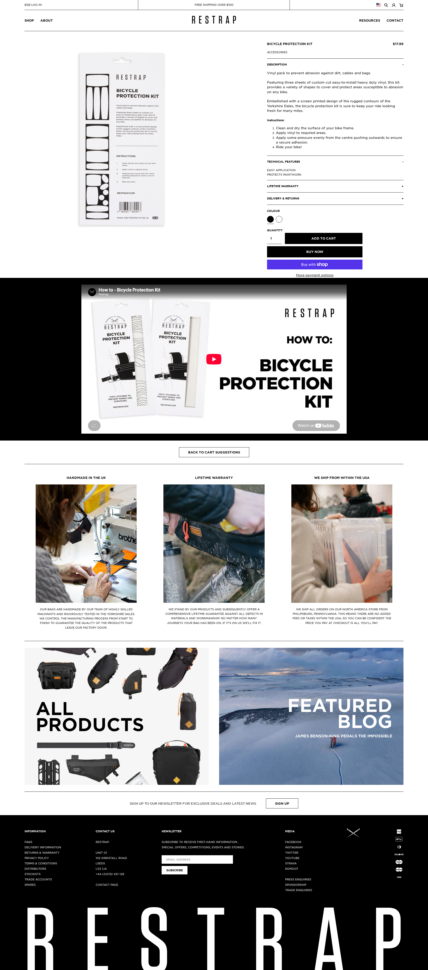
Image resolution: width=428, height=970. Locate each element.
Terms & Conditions (41, 863)
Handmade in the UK (86, 478)
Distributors (35, 868)
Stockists (33, 874)
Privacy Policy (37, 858)
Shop (29, 20)
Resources (369, 20)
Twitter (291, 852)
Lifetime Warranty (214, 478)
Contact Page (107, 884)
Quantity (274, 230)
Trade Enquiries (298, 890)
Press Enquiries (298, 879)
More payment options (314, 275)
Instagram (293, 847)
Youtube (292, 858)
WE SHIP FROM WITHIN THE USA (342, 478)
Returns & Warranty (42, 852)
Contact (395, 20)
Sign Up (282, 803)
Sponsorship (295, 884)
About (46, 20)
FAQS (28, 842)
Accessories (277, 52)
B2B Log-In (33, 4)
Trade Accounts (38, 879)
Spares (30, 884)
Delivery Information (43, 847)
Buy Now (314, 252)
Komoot (291, 868)
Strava (291, 863)
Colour (273, 211)
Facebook (293, 842)
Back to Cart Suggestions (214, 452)
